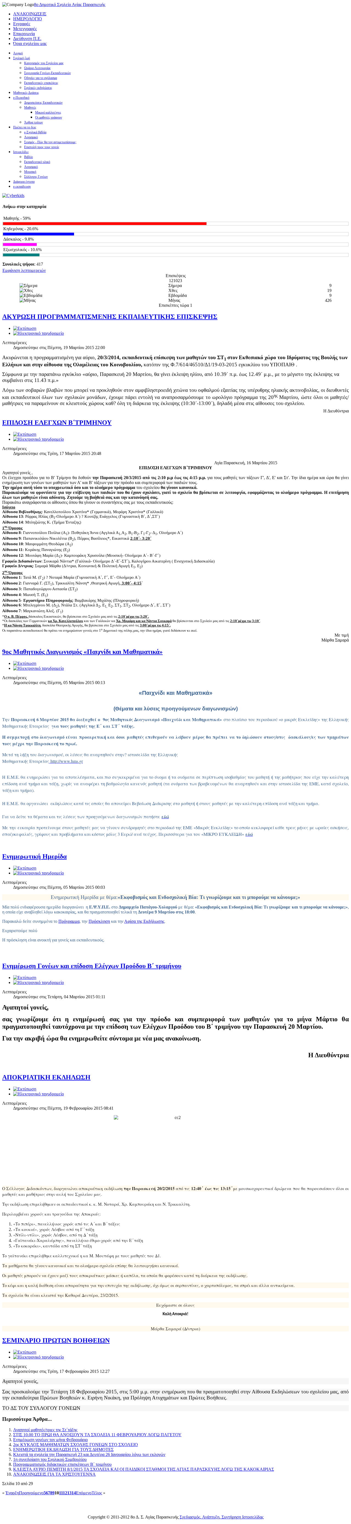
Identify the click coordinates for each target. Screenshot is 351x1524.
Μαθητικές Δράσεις (26, 93)
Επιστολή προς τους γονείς (41, 147)
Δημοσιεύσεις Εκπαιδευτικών (43, 103)
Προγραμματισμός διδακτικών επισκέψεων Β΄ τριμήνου (62, 1464)
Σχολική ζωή (21, 58)
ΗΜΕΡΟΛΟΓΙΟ (27, 18)
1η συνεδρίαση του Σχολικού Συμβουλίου (50, 1459)
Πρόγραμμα (69, 921)
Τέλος (97, 1493)
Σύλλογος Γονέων (36, 177)
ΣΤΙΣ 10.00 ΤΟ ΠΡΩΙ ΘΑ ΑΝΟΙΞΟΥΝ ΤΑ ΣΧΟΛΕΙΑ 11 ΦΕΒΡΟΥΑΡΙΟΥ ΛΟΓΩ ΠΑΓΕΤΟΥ (97, 1434)
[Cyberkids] (13, 195)
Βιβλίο (28, 157)
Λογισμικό (31, 137)
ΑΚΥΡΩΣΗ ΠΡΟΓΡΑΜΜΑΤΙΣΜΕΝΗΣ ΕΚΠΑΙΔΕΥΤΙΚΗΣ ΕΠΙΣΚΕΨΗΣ (109, 316)
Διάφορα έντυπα (24, 182)
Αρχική (18, 53)
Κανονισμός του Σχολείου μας (44, 63)
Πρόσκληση (99, 921)
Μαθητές (30, 107)
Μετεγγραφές (25, 28)
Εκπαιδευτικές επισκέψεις (41, 83)
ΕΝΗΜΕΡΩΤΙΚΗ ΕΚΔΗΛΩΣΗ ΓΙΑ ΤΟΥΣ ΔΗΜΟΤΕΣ (63, 1449)
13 (69, 1493)
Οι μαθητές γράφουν (48, 117)
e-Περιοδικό (21, 98)
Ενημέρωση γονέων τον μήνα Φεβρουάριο (50, 1439)
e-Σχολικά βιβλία (35, 132)
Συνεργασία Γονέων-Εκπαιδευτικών (47, 73)
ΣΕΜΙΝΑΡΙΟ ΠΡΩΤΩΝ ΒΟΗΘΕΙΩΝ (56, 1340)
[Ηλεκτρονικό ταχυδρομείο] (38, 333)
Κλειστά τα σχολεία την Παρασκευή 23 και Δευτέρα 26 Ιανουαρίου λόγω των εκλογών (89, 1454)
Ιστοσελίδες (21, 152)
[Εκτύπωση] (24, 328)
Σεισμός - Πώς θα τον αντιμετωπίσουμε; (50, 142)
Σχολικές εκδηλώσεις (38, 88)
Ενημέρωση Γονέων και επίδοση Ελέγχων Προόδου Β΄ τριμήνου (91, 965)
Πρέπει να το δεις (24, 127)
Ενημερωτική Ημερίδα (34, 856)
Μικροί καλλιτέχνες (48, 112)
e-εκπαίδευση (22, 187)
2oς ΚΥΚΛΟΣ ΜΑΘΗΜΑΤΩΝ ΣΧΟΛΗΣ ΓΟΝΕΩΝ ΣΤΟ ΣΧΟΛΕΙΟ (75, 1444)
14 (74, 1493)
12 (65, 1493)
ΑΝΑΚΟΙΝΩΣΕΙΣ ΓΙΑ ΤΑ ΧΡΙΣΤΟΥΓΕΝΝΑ (54, 1474)
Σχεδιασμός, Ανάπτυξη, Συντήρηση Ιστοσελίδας (222, 1517)
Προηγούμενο (31, 1493)
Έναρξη (12, 1493)
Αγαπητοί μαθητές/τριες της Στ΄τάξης (45, 1429)
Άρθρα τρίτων (33, 122)
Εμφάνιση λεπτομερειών (24, 270)
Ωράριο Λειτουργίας (37, 68)
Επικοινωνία (24, 33)
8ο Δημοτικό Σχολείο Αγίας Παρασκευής (69, 4)
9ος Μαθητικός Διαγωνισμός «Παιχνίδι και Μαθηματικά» (82, 651)
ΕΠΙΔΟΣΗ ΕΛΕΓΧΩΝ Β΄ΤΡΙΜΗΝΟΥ (57, 422)
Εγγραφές (21, 23)
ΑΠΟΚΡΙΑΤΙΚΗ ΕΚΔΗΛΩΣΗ (46, 1077)
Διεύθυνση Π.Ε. (27, 38)
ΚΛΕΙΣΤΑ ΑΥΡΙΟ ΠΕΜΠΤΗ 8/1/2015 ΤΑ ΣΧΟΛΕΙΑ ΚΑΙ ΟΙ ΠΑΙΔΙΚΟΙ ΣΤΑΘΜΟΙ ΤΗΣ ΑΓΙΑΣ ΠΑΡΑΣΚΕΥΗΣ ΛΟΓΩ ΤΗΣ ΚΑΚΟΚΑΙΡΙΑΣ (143, 1469)
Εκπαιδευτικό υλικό (37, 162)
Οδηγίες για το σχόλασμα (40, 78)
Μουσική (30, 172)
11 (61, 1493)
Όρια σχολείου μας (30, 43)
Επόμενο (84, 1493)
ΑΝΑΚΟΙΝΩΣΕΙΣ (29, 14)
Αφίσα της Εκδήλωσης (144, 921)
